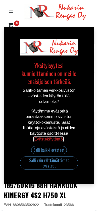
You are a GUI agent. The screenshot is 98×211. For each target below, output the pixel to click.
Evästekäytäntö (48, 139)
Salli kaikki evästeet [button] (49, 150)
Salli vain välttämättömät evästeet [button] (49, 163)
